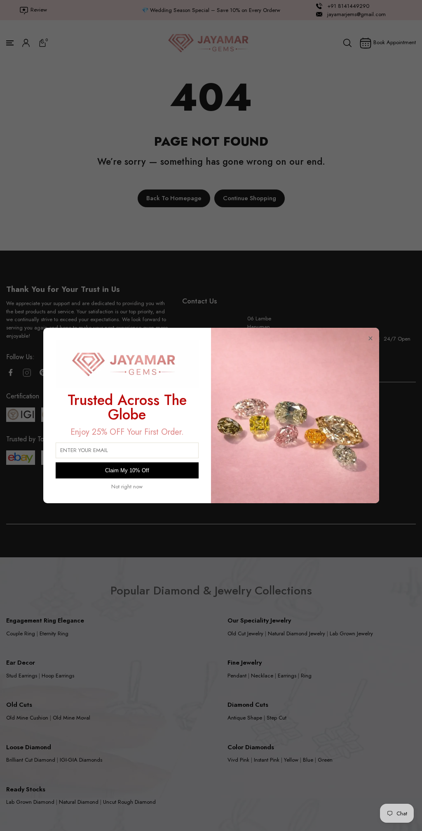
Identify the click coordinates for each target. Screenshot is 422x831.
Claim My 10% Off (127, 470)
